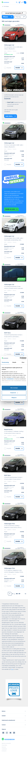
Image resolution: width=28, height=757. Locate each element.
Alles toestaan (14, 387)
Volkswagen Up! (9, 45)
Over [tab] (23, 362)
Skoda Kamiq (8, 429)
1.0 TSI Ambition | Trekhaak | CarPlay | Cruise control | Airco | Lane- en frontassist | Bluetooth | (14, 433)
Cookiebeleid (10, 378)
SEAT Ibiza (7, 333)
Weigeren (14, 397)
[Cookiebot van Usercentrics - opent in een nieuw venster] (20, 358)
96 (17, 593)
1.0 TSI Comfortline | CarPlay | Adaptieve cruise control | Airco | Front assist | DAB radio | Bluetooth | (13, 527)
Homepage (6, 6)
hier (12, 669)
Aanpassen (13, 392)
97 (19, 593)
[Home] (5, 2)
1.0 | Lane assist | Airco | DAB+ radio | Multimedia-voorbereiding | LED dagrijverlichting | (13, 240)
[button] (25, 594)
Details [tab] (14, 362)
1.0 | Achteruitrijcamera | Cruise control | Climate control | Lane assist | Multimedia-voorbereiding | (14, 288)
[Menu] (25, 2)
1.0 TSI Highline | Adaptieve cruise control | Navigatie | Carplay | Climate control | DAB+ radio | (14, 572)
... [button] (14, 593)
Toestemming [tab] (5, 362)
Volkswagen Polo (9, 523)
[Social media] (3, 732)
